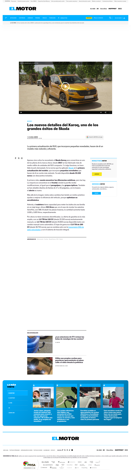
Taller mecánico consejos (120, 1)
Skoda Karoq (52, 239)
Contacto (53, 450)
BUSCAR (96, 193)
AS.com (84, 462)
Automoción (40, 239)
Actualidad (13, 17)
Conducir (30, 17)
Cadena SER (79, 462)
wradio (62, 465)
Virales (45, 17)
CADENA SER (12, 412)
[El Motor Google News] (72, 450)
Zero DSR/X (34, 1)
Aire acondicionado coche (58, 1)
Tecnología (52, 17)
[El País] (92, 9)
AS (9, 407)
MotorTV (29, 121)
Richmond (44, 467)
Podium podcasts (61, 467)
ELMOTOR (11, 393)
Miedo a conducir (96, 1)
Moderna (52, 467)
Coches (46, 239)
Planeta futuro (89, 465)
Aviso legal (5, 450)
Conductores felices (107, 1)
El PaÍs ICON (69, 467)
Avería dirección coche (85, 1)
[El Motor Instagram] (67, 450)
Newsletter (63, 18)
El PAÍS (45, 462)
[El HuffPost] (112, 9)
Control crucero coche (23, 1)
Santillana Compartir (71, 462)
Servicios (89, 18)
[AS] (98, 9)
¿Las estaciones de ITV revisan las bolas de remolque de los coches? (69, 338)
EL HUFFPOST (12, 398)
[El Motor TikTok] (69, 450)
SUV (57, 239)
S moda (76, 467)
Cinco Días (69, 465)
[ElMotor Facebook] (62, 450)
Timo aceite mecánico (72, 1)
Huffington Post (47, 465)
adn (91, 462)
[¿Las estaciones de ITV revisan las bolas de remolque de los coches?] (40, 344)
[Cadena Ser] (120, 9)
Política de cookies (38, 450)
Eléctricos (22, 17)
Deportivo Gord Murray (44, 1)
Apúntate (97, 174)
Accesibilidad (46, 450)
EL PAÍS (10, 402)
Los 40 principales (53, 462)
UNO (57, 465)
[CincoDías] (103, 9)
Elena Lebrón (33, 137)
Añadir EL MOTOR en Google (95, 137)
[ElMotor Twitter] (65, 450)
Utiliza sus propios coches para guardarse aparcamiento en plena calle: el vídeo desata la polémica (69, 360)
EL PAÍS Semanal (82, 465)
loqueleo (85, 467)
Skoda (71, 168)
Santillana (62, 462)
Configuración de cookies (26, 450)
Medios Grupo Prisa (29, 468)
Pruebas (37, 17)
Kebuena (95, 465)
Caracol (97, 462)
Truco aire (13, 1)
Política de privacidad (14, 450)
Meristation (93, 467)
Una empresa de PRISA (29, 463)
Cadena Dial (76, 465)
